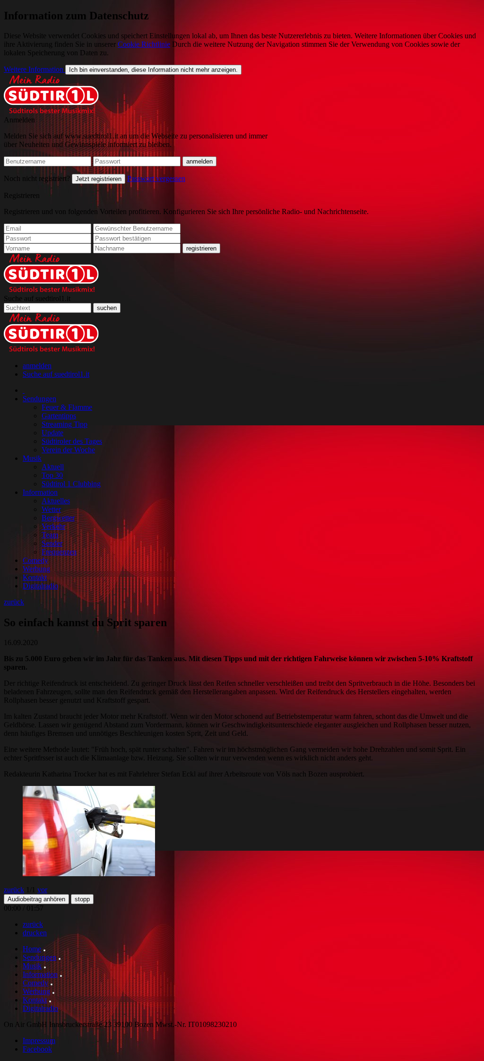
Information (40, 492)
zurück (14, 602)
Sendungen (39, 399)
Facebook (37, 1049)
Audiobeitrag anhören (36, 899)
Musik (32, 458)
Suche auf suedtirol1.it (37, 298)
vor (42, 890)
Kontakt (35, 577)
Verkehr (53, 526)
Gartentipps (59, 416)
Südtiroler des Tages (72, 441)
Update (52, 433)
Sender (52, 543)
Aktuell (53, 467)
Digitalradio (40, 586)
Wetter (51, 509)
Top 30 (52, 475)
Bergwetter (58, 518)
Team (50, 535)
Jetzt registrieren (98, 178)
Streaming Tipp (64, 424)
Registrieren (22, 195)
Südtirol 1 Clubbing (71, 484)
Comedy (35, 560)
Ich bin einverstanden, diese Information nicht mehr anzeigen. (153, 69)
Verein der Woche (68, 450)
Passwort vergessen (156, 178)
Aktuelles (56, 501)
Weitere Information (34, 69)
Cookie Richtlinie (144, 44)
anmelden (37, 366)
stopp (82, 899)
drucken (35, 933)
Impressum (39, 1040)
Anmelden (19, 120)
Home (32, 949)
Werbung (36, 569)
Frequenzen (59, 552)
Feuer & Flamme (67, 407)
